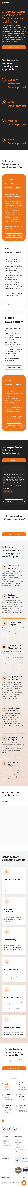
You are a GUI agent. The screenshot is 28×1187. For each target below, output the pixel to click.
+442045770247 (9, 1099)
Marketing (18, 1147)
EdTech (17, 1152)
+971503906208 (23, 1111)
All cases (12, 460)
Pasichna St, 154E (8, 1087)
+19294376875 (22, 1089)
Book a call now (14, 47)
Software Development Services (5, 1141)
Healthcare (18, 1142)
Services (5, 1137)
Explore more (12, 235)
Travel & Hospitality (20, 1149)
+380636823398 (9, 1089)
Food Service (18, 1145)
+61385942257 (8, 1112)
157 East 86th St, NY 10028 (22, 1087)
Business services (7, 1148)
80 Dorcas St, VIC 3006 (8, 1110)
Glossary (4, 1162)
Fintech (17, 1140)
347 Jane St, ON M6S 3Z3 (22, 1098)
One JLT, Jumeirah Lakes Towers (22, 1109)
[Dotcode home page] (6, 3)
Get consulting (14, 534)
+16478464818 (22, 1101)
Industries (18, 1137)
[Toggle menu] (25, 3)
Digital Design (6, 1145)
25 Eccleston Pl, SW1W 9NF (8, 1097)
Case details (10, 501)
